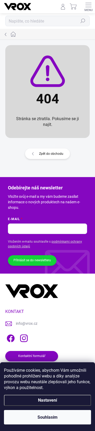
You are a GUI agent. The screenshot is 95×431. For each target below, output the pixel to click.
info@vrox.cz (26, 323)
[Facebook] (10, 337)
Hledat (83, 21)
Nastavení (47, 400)
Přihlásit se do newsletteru (32, 260)
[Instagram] (23, 337)
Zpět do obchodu (51, 154)
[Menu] (88, 6)
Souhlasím (47, 417)
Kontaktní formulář (31, 356)
